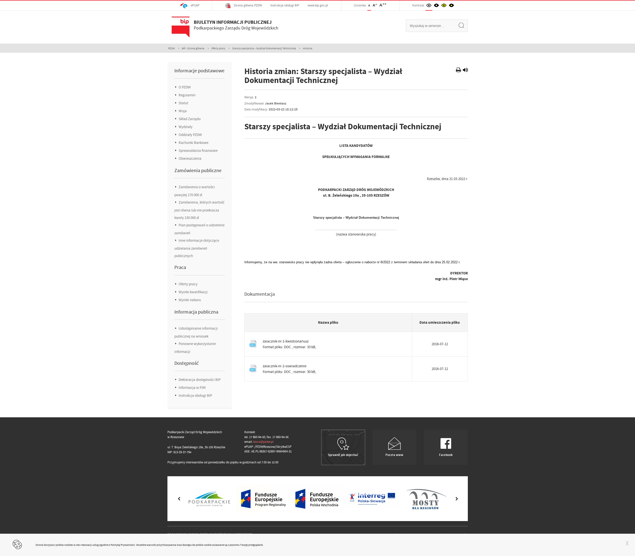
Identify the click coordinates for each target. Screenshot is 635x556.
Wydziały (185, 126)
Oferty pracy (218, 48)
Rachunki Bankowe (193, 142)
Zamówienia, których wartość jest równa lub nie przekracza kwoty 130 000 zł (199, 210)
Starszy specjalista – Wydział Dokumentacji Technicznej (264, 48)
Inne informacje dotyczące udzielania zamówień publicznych (196, 248)
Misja (182, 110)
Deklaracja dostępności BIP (199, 379)
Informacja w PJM (192, 387)
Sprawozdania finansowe (198, 150)
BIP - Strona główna (193, 48)
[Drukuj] (459, 70)
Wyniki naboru (189, 299)
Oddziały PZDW (190, 134)
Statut (183, 103)
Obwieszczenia (189, 158)
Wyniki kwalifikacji (193, 292)
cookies (68, 545)
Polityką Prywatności (123, 545)
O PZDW (184, 87)
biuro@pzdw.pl (263, 442)
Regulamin (186, 95)
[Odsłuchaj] (465, 70)
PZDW (171, 48)
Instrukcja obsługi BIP (284, 5)
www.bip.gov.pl (318, 5)
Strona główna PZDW (247, 5)
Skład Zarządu (189, 118)
